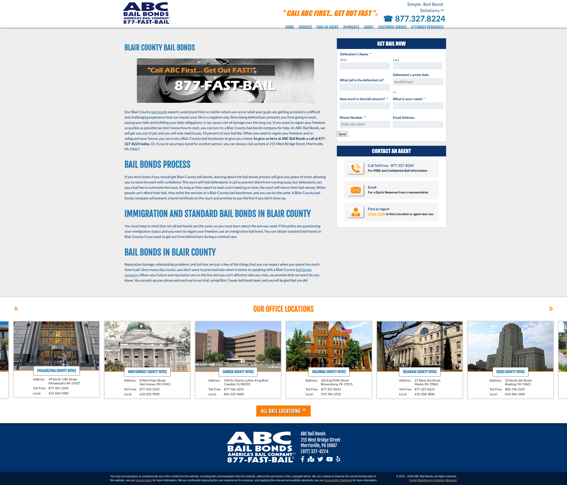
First (343, 60)
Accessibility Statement (338, 480)
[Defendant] (394, 92)
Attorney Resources (427, 27)
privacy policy (144, 480)
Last (396, 60)
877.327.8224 (413, 18)
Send (342, 134)
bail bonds (159, 112)
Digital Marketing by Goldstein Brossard (433, 480)
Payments (351, 27)
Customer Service (392, 27)
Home (289, 27)
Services (305, 27)
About (369, 27)
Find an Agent (327, 27)
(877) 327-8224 (314, 451)
